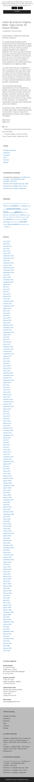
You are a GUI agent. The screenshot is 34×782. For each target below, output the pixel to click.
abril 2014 (6, 363)
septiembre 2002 (8, 559)
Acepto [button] (14, 8)
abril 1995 (6, 617)
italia (22, 215)
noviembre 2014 (8, 349)
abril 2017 (6, 291)
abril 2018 (6, 275)
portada (23, 222)
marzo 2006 (7, 524)
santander (15, 224)
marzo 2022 (7, 253)
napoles (9, 219)
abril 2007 (6, 504)
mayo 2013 (6, 390)
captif (20, 206)
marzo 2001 (7, 574)
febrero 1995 (7, 619)
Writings (5, 162)
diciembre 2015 (8, 325)
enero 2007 (7, 509)
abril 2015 (6, 339)
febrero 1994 (7, 624)
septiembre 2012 (8, 406)
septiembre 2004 (8, 533)
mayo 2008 (6, 490)
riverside (5, 224)
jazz (25, 215)
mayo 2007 (6, 502)
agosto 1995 (7, 615)
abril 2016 (6, 315)
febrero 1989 (7, 648)
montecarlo (18, 217)
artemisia (24, 203)
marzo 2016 (7, 318)
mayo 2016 (6, 313)
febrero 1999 (7, 591)
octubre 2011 (7, 433)
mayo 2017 (6, 289)
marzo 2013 (7, 392)
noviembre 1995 (8, 612)
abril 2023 (6, 244)
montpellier (24, 217)
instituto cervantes (9, 215)
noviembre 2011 (8, 430)
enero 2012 (6, 425)
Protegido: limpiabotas (19, 188)
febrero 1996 (7, 610)
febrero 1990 (7, 643)
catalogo (24, 206)
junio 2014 (6, 358)
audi (27, 203)
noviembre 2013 (8, 375)
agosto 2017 (7, 284)
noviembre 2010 (8, 457)
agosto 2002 (7, 562)
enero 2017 (6, 299)
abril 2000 (6, 581)
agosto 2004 (7, 536)
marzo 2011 (6, 449)
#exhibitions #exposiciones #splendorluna (11, 203)
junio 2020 (6, 260)
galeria (18, 212)
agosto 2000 (7, 579)
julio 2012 (6, 411)
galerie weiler (25, 212)
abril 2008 (6, 492)
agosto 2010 (7, 464)
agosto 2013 (7, 382)
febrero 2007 (7, 507)
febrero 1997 (7, 605)
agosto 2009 (7, 481)
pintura (18, 222)
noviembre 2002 (8, 555)
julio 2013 (6, 385)
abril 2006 (6, 521)
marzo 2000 (7, 583)
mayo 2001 (6, 571)
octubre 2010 (7, 459)
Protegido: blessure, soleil (20, 183)
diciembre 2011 (8, 428)
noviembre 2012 (8, 401)
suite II (24, 224)
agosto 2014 (7, 356)
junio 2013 (6, 387)
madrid (10, 217)
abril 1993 (6, 629)
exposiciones (13, 208)
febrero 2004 (7, 540)
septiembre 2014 (8, 354)
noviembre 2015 (8, 327)
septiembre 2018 (8, 272)
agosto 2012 (7, 409)
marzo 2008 (7, 495)
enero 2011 (6, 454)
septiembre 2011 (8, 435)
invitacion (17, 215)
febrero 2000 (7, 586)
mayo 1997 (6, 598)
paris (8, 222)
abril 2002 (6, 564)
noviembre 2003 (8, 548)
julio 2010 (6, 466)
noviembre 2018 (8, 270)
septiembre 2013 (8, 380)
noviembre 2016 (8, 301)
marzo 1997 (7, 603)
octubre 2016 (7, 303)
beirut (5, 206)
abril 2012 (6, 418)
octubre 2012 (7, 404)
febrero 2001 (7, 576)
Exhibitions (6, 153)
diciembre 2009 (8, 478)
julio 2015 (6, 337)
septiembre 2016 (8, 306)
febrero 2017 (7, 296)
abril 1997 (6, 600)
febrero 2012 (7, 423)
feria (22, 209)
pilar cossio (13, 222)
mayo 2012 (6, 416)
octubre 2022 (7, 246)
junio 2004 (6, 538)
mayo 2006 (6, 519)
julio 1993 (6, 626)
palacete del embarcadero (17, 219)
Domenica (6, 183)
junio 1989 (6, 646)
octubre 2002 (7, 557)
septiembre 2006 (8, 514)
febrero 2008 (7, 497)
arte (21, 203)
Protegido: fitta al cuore (19, 186)
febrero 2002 (7, 569)
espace (4, 209)
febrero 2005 (7, 531)
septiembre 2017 (8, 282)
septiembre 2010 (8, 461)
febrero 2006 (7, 526)
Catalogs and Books (9, 150)
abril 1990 (6, 641)
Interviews (6, 155)
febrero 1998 (7, 593)
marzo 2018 (7, 277)
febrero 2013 (7, 394)
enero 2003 (7, 552)
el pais (29, 206)
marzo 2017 (7, 294)
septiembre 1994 (8, 622)
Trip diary (6, 160)
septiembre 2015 (8, 332)
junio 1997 (6, 595)
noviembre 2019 (8, 263)
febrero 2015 (7, 342)
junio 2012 (6, 413)
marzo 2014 (7, 366)
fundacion (11, 212)
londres (6, 217)
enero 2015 (6, 344)
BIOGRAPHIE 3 (7, 751)
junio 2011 (6, 442)
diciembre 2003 (8, 545)
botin (9, 206)
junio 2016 (6, 311)
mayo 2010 (6, 471)
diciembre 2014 (8, 346)
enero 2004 (7, 543)
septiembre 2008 (8, 485)
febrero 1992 (7, 634)
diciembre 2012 (8, 399)
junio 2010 (6, 468)
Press (6, 127)
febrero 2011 (7, 452)
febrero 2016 (7, 320)
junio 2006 (6, 516)
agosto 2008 (7, 488)
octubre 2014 (7, 351)
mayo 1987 (6, 650)
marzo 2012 (7, 421)
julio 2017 (6, 287)
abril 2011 (6, 447)
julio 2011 (6, 440)
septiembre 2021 (8, 256)
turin (7, 227)
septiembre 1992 (8, 631)
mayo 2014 (6, 361)
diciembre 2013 (8, 373)
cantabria (14, 206)
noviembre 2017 (8, 279)
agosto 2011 (7, 437)
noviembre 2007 (8, 500)
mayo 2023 (6, 241)
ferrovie (25, 209)
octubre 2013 (7, 378)
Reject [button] (20, 8)
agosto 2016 (7, 308)
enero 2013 (6, 397)
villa (10, 226)
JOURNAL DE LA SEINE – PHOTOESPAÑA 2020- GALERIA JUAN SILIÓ (16, 179)
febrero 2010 (7, 476)
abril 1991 (6, 636)
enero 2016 (6, 323)
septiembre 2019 (8, 267)
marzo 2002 (7, 567)
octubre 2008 (7, 483)
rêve (9, 224)
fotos (6, 212)
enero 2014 (6, 370)
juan (28, 215)
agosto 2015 (7, 334)
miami (13, 217)
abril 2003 (6, 550)
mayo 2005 (6, 528)
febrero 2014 (7, 368)
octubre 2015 (7, 330)
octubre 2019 (7, 265)
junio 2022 (6, 248)
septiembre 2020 (8, 258)
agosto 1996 (7, 607)
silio (20, 224)
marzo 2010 (7, 473)
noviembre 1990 (8, 638)
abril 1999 (6, 588)
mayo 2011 (6, 445)
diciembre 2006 (8, 512)
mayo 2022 (6, 251)
